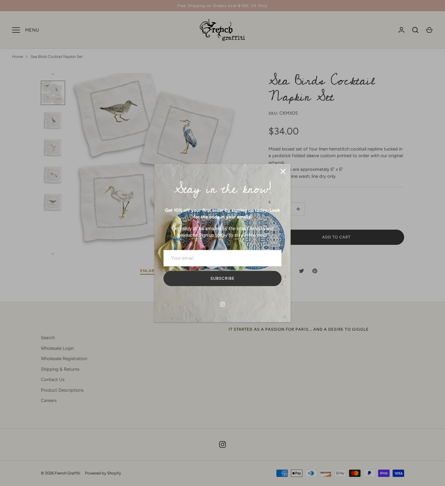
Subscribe (222, 278)
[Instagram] (222, 304)
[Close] (283, 171)
